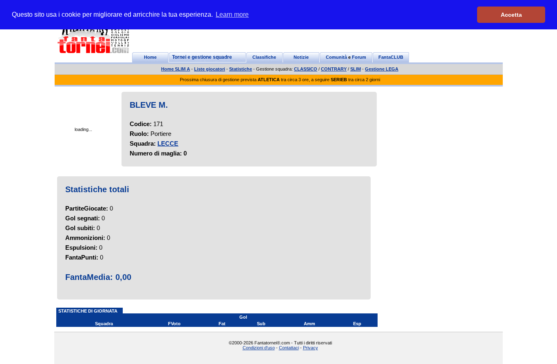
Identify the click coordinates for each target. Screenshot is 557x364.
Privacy (310, 347)
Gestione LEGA (381, 69)
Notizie (301, 57)
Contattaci (289, 347)
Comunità (336, 57)
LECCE (167, 143)
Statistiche (240, 69)
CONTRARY (334, 69)
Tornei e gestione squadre (202, 57)
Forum (359, 57)
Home (150, 57)
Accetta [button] (511, 14)
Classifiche (264, 57)
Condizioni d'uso (259, 347)
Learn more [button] (232, 14)
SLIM (355, 69)
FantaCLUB (390, 57)
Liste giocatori (209, 69)
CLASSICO (305, 69)
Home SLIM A (175, 69)
